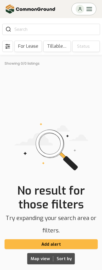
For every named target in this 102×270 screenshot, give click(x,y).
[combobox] (55, 29)
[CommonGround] (31, 9)
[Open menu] (83, 9)
